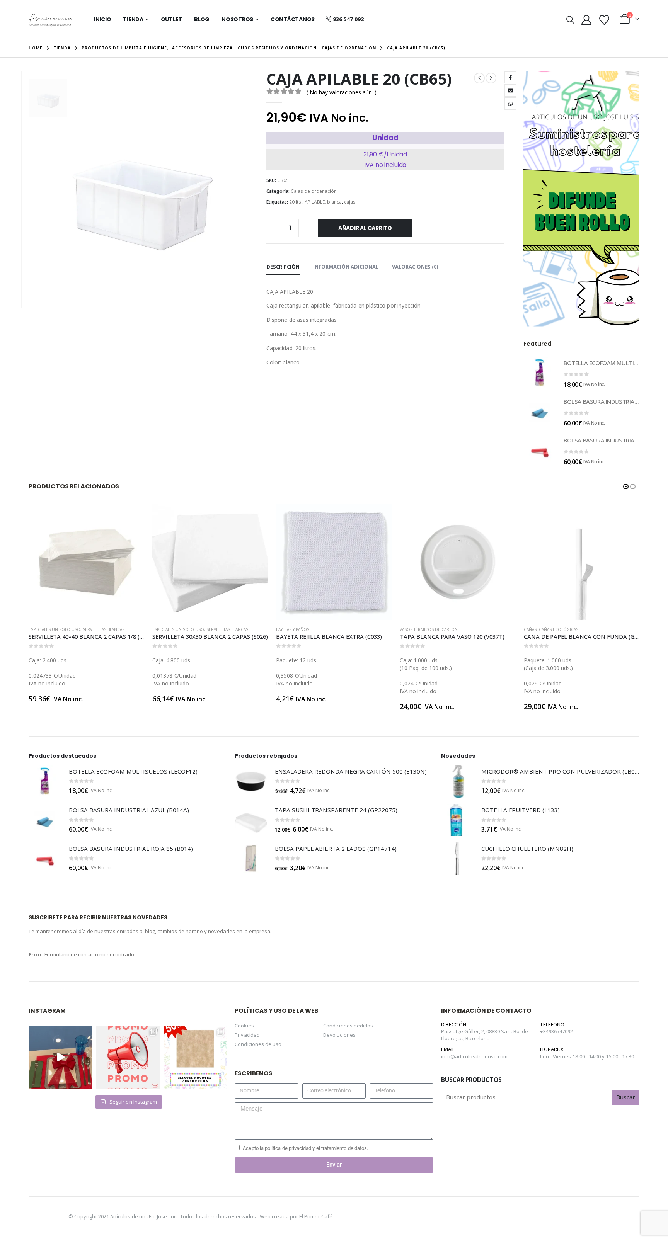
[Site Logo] (50, 19)
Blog (202, 19)
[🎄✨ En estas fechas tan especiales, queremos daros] (60, 1057)
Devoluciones (339, 1034)
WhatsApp (510, 103)
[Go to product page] (539, 373)
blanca (334, 202)
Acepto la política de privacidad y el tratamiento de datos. (305, 1148)
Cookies (244, 1025)
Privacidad (247, 1034)
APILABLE (315, 202)
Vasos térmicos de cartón (305, 629)
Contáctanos (293, 19)
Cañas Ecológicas (435, 629)
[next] (491, 78)
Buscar (625, 1097)
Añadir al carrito (365, 228)
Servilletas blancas (103, 629)
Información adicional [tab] (345, 266)
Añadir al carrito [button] (132, 517)
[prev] (479, 78)
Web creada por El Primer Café (296, 1216)
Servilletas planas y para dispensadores (611, 629)
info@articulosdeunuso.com (474, 1056)
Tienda (133, 19)
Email (510, 90)
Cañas (406, 629)
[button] (570, 19)
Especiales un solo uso (54, 629)
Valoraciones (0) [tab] (415, 266)
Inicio (102, 19)
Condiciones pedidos (348, 1025)
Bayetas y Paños (169, 629)
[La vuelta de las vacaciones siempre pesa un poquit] (195, 1057)
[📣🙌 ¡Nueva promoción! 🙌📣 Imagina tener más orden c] (127, 1057)
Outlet (171, 19)
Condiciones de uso (258, 1044)
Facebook (510, 77)
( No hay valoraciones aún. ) (342, 92)
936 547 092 (348, 19)
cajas (350, 202)
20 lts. (295, 202)
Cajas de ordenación (314, 191)
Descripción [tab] (283, 266)
